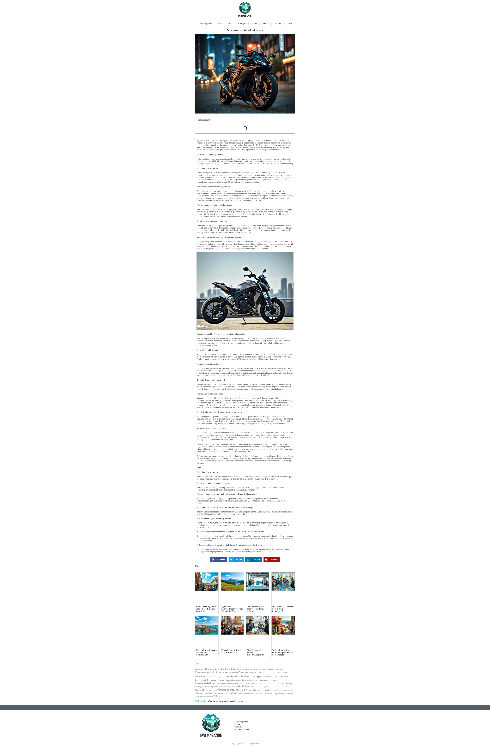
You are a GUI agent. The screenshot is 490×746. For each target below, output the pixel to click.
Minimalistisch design (258, 687)
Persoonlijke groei (253, 690)
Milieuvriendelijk (229, 687)
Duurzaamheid (204, 672)
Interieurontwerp (221, 684)
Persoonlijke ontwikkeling (272, 690)
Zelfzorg (217, 696)
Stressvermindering (265, 693)
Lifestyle (242, 23)
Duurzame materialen (268, 672)
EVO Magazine (205, 23)
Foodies (278, 23)
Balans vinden (200, 669)
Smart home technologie (225, 693)
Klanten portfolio (241, 729)
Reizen (266, 23)
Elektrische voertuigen (214, 677)
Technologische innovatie (285, 693)
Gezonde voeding (219, 680)
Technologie (200, 701)
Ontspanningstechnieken (230, 689)
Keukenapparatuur (264, 683)
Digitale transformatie (253, 669)
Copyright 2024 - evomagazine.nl (245, 743)
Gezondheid (237, 680)
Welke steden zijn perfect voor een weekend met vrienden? (207, 608)
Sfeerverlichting (288, 690)
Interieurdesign (204, 683)
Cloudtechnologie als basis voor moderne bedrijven (256, 608)
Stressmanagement (245, 693)
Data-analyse (238, 669)
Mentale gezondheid (213, 687)
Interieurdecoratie (268, 680)
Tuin (230, 23)
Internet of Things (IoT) (236, 684)
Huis (220, 23)
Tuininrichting (200, 696)
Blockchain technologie (217, 669)
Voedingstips (209, 696)
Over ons (238, 727)
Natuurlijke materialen (205, 690)
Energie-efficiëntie (235, 676)
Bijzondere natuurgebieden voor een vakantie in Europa (232, 608)
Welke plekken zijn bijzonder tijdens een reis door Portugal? (283, 652)
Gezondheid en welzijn (250, 680)
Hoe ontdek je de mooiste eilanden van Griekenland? (207, 652)
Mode (254, 23)
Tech (289, 23)
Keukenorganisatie (276, 683)
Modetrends (283, 687)
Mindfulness (244, 686)
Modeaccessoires (272, 687)
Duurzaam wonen (226, 672)
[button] (291, 120)
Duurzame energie (249, 672)
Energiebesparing (263, 676)
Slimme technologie (204, 693)
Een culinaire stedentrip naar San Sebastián (231, 651)
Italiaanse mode (251, 684)
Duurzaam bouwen (276, 669)
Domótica (265, 669)
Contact (237, 724)
